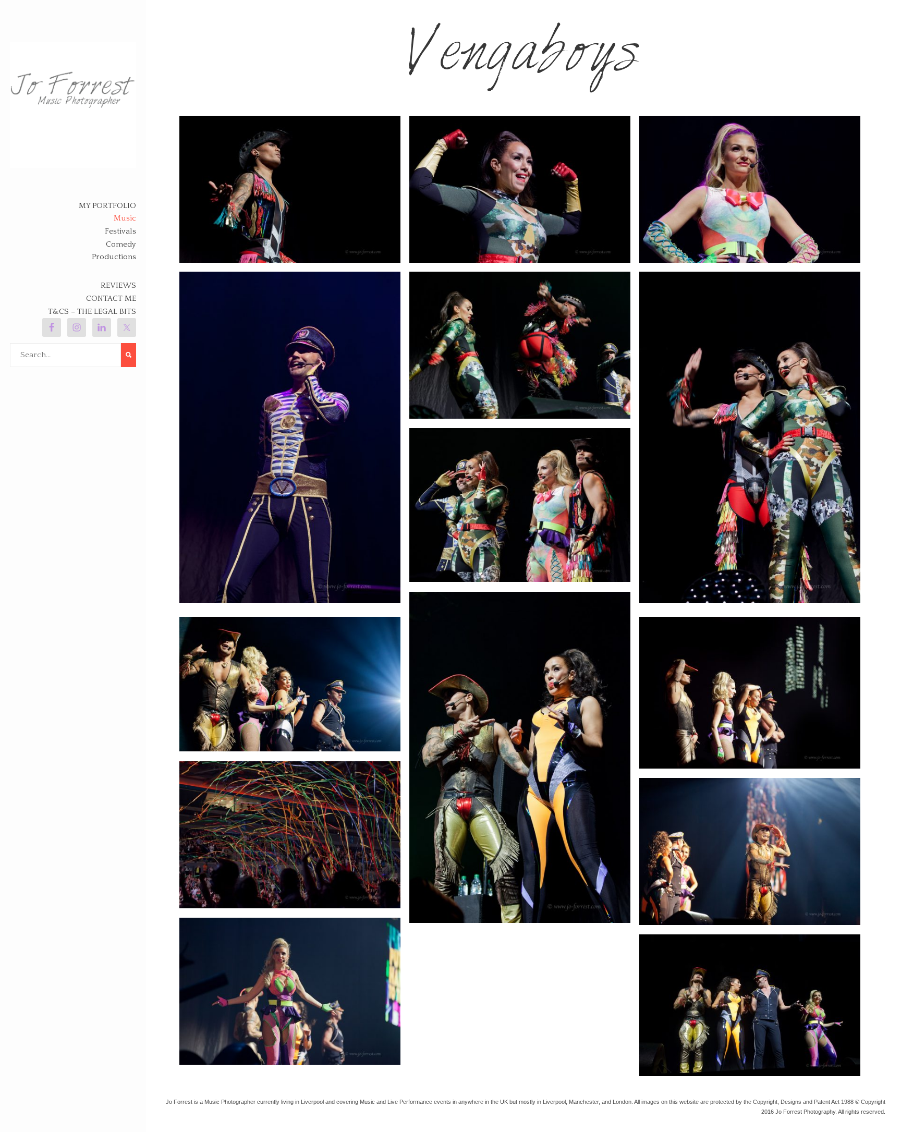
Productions (114, 256)
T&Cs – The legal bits (92, 311)
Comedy (121, 244)
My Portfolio (107, 205)
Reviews (118, 285)
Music (125, 218)
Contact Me (111, 298)
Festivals (120, 231)
